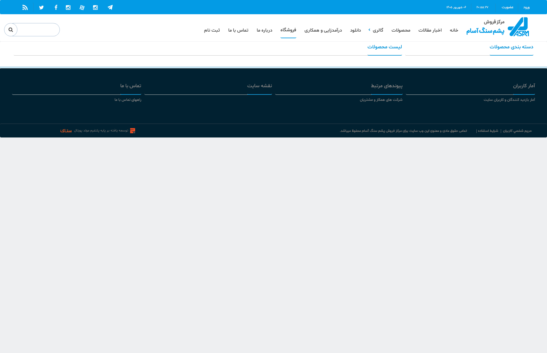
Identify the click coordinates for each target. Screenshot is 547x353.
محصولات (401, 30)
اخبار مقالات (430, 30)
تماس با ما (238, 30)
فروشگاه (288, 30)
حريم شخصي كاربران (517, 131)
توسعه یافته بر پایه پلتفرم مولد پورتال (101, 130)
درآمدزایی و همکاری (323, 30)
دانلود (355, 30)
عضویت (508, 7)
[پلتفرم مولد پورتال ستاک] (132, 130)
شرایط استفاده (488, 131)
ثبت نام (212, 30)
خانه (454, 30)
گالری (378, 30)
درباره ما (264, 30)
